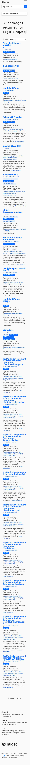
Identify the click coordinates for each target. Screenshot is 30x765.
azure (11, 131)
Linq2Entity (10, 347)
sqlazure (17, 131)
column (14, 193)
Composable (10, 349)
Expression (7, 229)
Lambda (21, 282)
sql (14, 131)
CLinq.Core (8, 330)
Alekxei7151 (8, 148)
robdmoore (16, 119)
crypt (5, 156)
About (15, 753)
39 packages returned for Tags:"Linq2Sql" (14, 27)
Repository (6, 102)
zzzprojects (8, 68)
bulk (20, 191)
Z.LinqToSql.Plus (11, 66)
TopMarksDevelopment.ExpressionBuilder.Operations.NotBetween (14, 545)
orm (9, 156)
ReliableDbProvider (12, 117)
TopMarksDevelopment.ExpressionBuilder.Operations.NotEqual (14, 658)
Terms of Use (22, 753)
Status (4, 720)
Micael (7, 214)
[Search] (25, 6)
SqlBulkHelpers (10, 174)
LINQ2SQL (23, 100)
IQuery (10, 284)
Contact (5, 712)
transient (22, 131)
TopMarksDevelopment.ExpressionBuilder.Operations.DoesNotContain (14, 437)
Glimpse (6, 59)
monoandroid (7, 159)
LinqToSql (7, 78)
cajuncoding (8, 176)
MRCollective (9, 119)
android (5, 157)
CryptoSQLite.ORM (12, 146)
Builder (13, 282)
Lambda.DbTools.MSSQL (11, 300)
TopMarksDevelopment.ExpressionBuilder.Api (14, 473)
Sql (9, 231)
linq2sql (5, 131)
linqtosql (20, 129)
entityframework (9, 129)
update (5, 193)
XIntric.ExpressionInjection (12, 211)
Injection (13, 229)
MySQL (12, 100)
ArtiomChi (8, 49)
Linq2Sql (14, 59)
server (8, 191)
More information (18, 141)
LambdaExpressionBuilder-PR (14, 269)
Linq (10, 59)
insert (23, 191)
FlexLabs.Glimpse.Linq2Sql (12, 44)
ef (14, 129)
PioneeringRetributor (11, 272)
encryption (14, 157)
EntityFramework (21, 229)
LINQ (16, 282)
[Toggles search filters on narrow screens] (25, 13)
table (17, 191)
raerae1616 (15, 176)
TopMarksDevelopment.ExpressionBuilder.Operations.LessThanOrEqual (14, 507)
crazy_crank (8, 332)
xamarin (20, 156)
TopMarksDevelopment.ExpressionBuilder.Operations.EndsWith (14, 582)
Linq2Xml (22, 347)
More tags (14, 159)
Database (7, 100)
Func (16, 376)
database (12, 191)
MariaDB (17, 100)
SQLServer (13, 313)
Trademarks (13, 758)
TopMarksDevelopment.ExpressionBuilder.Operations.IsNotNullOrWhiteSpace (14, 620)
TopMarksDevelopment (11, 366)
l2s (8, 131)
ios (16, 156)
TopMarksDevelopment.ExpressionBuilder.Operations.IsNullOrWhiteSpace (14, 361)
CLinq (4, 349)
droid (9, 157)
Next (19, 698)
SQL (14, 284)
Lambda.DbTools (11, 88)
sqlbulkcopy (6, 195)
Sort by (5, 39)
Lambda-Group (9, 90)
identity (9, 193)
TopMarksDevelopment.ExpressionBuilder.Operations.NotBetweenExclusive (14, 399)
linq (17, 78)
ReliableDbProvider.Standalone (12, 238)
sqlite (13, 156)
